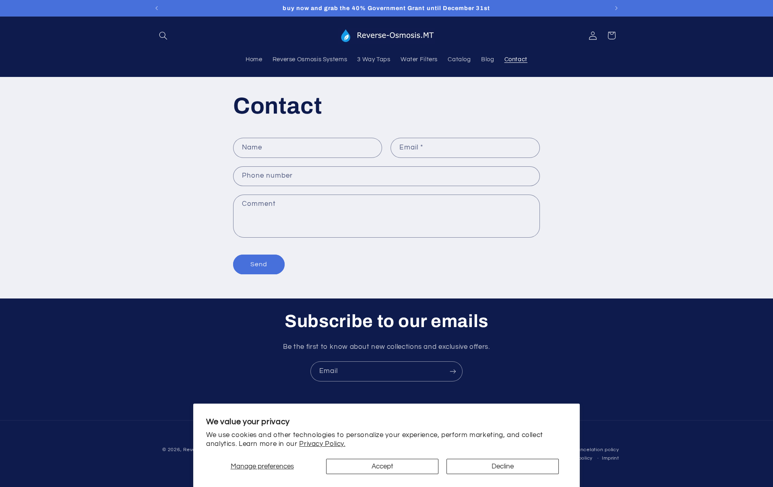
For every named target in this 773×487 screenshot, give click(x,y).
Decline (503, 466)
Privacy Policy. (322, 444)
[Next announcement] (616, 8)
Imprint (610, 458)
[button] (163, 35)
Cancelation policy (596, 450)
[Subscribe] (453, 371)
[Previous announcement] (156, 8)
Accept (382, 466)
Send (258, 264)
